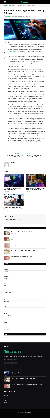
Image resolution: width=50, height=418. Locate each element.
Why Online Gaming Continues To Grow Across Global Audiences (13, 189)
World (5, 324)
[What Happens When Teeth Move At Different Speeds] (7, 258)
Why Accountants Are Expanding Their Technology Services (23, 231)
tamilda (9, 16)
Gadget (5, 287)
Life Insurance (6, 301)
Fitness (5, 283)
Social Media (6, 310)
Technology (6, 395)
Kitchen (5, 297)
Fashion (5, 280)
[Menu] (5, 2)
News (5, 306)
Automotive (6, 271)
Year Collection (7, 329)
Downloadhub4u (9, 337)
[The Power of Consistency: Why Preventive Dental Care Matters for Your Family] (7, 239)
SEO (4, 308)
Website (5, 322)
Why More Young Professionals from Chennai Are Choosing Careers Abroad (13, 208)
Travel (5, 320)
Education (6, 276)
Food (5, 285)
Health (5, 290)
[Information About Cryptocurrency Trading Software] (25, 29)
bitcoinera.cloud (11, 51)
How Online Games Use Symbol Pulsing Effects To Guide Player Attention (35, 189)
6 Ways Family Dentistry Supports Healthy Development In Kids (23, 250)
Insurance (6, 294)
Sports (5, 317)
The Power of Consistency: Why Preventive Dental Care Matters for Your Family (26, 237)
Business (5, 273)
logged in (12, 219)
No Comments (21, 16)
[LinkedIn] (5, 52)
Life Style (5, 303)
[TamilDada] (25, 1)
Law (4, 299)
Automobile (6, 269)
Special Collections (7, 315)
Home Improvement (7, 292)
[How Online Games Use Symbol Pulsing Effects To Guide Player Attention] (36, 180)
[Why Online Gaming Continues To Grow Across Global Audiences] (14, 180)
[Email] (5, 58)
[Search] (45, 2)
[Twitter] (5, 49)
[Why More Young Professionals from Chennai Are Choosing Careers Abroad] (14, 200)
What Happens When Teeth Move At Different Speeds (21, 256)
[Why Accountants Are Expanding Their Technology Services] (7, 233)
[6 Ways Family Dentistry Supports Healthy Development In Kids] (7, 251)
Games (5, 327)
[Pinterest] (5, 55)
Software (5, 313)
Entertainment (6, 278)
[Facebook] (5, 46)
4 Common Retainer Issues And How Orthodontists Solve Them (23, 244)
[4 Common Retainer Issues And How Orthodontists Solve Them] (7, 245)
